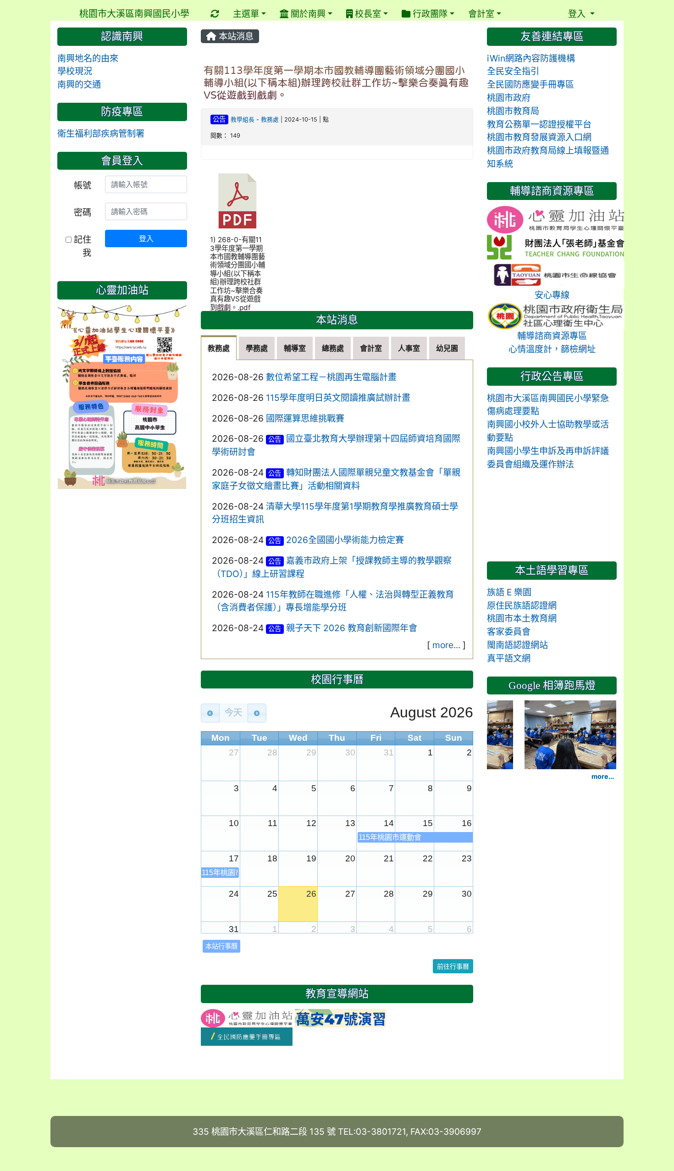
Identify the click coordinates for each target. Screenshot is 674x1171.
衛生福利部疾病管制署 (100, 133)
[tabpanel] (337, 509)
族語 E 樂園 (509, 592)
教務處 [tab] (219, 348)
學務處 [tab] (257, 348)
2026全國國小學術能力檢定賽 (345, 539)
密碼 (82, 212)
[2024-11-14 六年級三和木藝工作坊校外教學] (570, 733)
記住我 (81, 246)
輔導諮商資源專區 (552, 335)
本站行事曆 (221, 946)
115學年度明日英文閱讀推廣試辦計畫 (338, 397)
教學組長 (242, 119)
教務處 (270, 119)
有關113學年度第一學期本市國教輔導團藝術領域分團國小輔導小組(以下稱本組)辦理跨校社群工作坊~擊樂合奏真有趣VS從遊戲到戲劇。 (336, 82)
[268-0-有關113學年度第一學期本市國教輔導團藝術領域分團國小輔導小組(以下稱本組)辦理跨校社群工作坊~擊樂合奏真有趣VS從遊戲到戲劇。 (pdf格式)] (237, 200)
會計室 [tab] (371, 348)
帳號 (82, 185)
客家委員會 (508, 631)
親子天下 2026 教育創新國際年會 (351, 627)
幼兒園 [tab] (447, 348)
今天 (233, 712)
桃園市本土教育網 (522, 618)
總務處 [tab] (333, 348)
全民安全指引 (513, 71)
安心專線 (552, 294)
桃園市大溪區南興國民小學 (134, 13)
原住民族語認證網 (522, 605)
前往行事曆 (453, 966)
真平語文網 (508, 658)
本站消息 (235, 36)
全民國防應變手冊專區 (530, 84)
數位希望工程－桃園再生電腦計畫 (331, 377)
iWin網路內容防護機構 (531, 58)
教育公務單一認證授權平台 (539, 124)
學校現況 (74, 71)
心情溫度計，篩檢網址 (552, 349)
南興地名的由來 (87, 58)
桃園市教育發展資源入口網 (539, 137)
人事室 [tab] (409, 348)
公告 (219, 119)
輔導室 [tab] (295, 348)
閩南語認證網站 (517, 644)
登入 (146, 238)
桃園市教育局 (513, 111)
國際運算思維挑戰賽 (305, 418)
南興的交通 (79, 84)
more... (446, 644)
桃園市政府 (508, 97)
